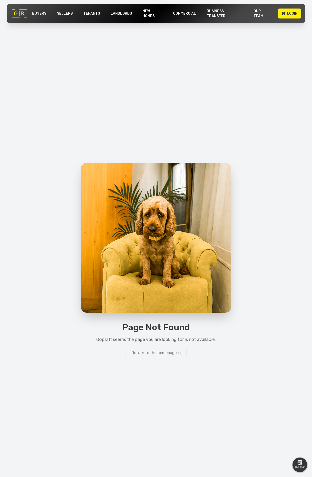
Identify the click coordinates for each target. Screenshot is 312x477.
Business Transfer (216, 13)
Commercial (184, 13)
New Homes (149, 13)
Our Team (258, 13)
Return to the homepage (155, 352)
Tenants (91, 13)
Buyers (39, 13)
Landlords (121, 13)
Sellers (65, 13)
